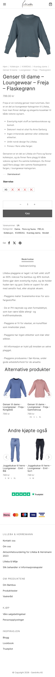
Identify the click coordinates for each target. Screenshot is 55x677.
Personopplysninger (13, 619)
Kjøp (27, 213)
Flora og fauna (29, 229)
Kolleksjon (14, 66)
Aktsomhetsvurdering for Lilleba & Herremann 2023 (27, 554)
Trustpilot (8, 648)
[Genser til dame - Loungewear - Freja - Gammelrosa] (40, 388)
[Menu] (4, 4)
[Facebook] (9, 243)
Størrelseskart (13, 174)
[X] (14, 243)
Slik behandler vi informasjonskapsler (23, 567)
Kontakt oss (9, 540)
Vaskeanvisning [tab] (27, 265)
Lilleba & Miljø (10, 561)
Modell (45, 233)
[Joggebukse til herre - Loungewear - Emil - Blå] (15, 449)
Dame (17, 229)
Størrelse (8, 181)
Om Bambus (9, 584)
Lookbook (8, 643)
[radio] (6, 189)
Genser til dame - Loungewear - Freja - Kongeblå (14, 407)
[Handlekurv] (50, 4)
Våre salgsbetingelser (14, 614)
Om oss (7, 546)
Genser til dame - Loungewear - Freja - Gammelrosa (39, 407)
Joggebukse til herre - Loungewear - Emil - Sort (39, 468)
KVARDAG (26, 66)
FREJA (41, 229)
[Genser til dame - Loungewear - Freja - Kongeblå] (15, 388)
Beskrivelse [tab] (28, 259)
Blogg (6, 637)
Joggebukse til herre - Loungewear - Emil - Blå (15, 468)
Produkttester (10, 590)
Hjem (5, 66)
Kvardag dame (40, 66)
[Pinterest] (20, 243)
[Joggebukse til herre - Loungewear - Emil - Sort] (40, 449)
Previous (9, 36)
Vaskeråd (8, 596)
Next (46, 36)
